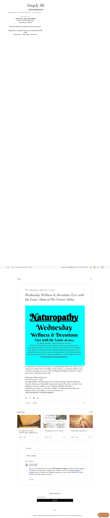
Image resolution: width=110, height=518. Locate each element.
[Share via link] (38, 398)
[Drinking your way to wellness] (55, 421)
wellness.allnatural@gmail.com (69, 267)
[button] (102, 267)
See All (91, 412)
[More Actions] (84, 465)
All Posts (19, 279)
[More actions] (84, 290)
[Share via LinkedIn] (34, 398)
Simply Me (36, 5)
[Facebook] (91, 267)
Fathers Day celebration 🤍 (79, 431)
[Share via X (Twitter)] (30, 398)
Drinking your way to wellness (54, 431)
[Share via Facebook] (26, 398)
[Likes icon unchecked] (30, 479)
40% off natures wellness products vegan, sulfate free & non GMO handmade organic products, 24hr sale (28, 431)
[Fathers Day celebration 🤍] (81, 421)
